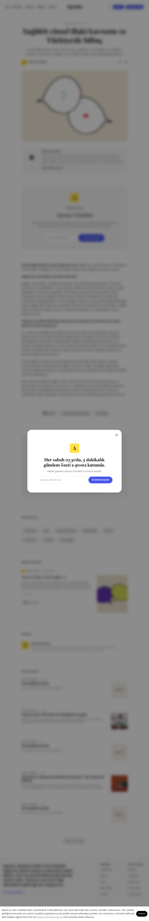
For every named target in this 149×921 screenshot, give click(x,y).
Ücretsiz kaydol (100, 480)
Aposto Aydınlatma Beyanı (50, 917)
